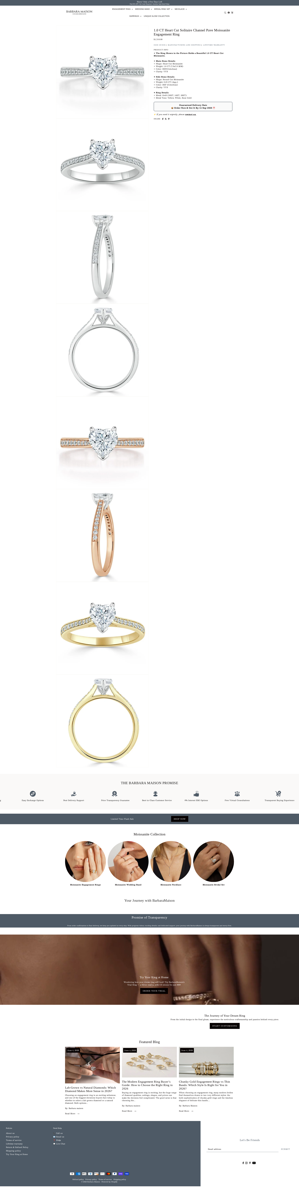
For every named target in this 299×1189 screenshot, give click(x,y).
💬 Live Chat (59, 1143)
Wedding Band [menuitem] (142, 9)
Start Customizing (224, 1025)
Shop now (180, 818)
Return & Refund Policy (17, 1147)
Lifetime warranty (14, 1143)
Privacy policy (12, 1136)
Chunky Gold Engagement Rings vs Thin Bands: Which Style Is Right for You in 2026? (204, 1085)
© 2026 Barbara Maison (91, 1181)
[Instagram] (246, 1162)
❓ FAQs (57, 1140)
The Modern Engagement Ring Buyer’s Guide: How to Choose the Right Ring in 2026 (147, 1085)
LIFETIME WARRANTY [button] (214, 45)
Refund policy (78, 1179)
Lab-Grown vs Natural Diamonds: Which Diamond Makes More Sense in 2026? (90, 1089)
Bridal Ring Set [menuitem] (162, 9)
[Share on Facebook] (163, 119)
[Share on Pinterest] (169, 119)
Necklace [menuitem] (180, 9)
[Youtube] (254, 1162)
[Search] (225, 13)
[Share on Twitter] (166, 119)
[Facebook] (243, 1162)
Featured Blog (149, 1042)
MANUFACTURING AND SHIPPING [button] (184, 45)
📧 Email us (58, 1136)
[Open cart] (232, 13)
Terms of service (14, 1140)
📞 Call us (58, 1133)
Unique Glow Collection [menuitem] (156, 16)
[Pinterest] (250, 1162)
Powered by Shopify (109, 1181)
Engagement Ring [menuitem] (121, 9)
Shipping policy (13, 1150)
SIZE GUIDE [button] (159, 45)
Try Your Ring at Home (17, 1154)
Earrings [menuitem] (135, 16)
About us (10, 1133)
